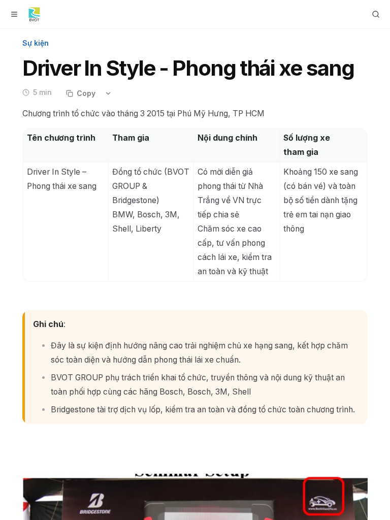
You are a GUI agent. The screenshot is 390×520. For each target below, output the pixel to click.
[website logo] (34, 14)
